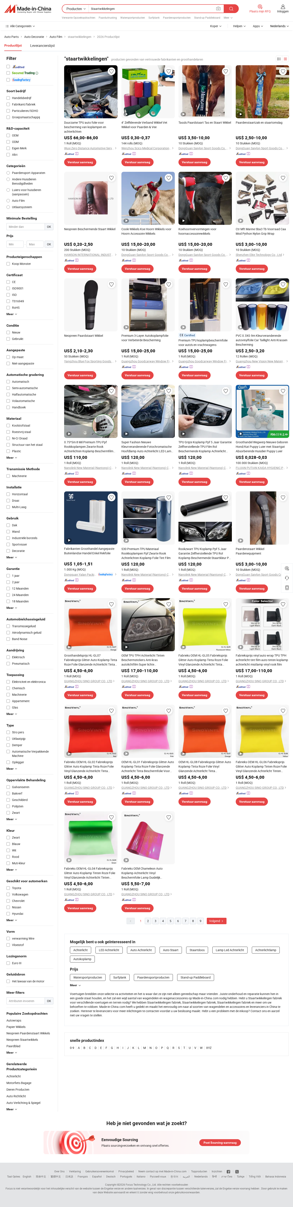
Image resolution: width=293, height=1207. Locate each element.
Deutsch (111, 1176)
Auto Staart (170, 950)
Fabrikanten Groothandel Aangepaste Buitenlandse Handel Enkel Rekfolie (89, 551)
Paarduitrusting (108, 17)
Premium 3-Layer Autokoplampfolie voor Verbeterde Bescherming (144, 338)
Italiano (141, 1176)
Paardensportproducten (177, 17)
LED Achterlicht (109, 950)
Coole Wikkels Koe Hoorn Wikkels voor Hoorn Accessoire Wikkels (146, 231)
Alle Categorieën (21, 26)
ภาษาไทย (226, 1176)
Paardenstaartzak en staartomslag (259, 122)
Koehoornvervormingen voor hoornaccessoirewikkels (197, 231)
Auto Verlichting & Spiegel (23, 1103)
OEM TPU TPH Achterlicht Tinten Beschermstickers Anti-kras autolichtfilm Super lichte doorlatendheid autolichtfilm (143, 660)
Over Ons (59, 1171)
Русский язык (158, 1176)
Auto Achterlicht (141, 950)
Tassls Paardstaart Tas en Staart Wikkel (204, 122)
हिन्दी (214, 1176)
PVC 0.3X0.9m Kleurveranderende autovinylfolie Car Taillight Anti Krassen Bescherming (261, 340)
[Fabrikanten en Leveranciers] (27, 8)
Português (126, 1176)
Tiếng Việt (255, 1176)
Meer (73, 985)
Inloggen (283, 11)
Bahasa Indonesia (275, 1176)
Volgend (215, 921)
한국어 (174, 1176)
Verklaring (75, 1171)
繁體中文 (56, 1176)
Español (97, 1176)
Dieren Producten (17, 1089)
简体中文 (41, 1176)
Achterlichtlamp (265, 950)
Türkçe (240, 1176)
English (27, 1176)
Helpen (237, 26)
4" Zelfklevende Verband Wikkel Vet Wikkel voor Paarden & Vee (144, 124)
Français (83, 1176)
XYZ (208, 1048)
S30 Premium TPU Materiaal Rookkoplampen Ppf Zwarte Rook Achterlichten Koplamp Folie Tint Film (146, 553)
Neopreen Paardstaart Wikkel (83, 336)
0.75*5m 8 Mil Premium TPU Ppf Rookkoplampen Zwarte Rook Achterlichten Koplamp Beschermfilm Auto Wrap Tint (88, 446)
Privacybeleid (126, 1171)
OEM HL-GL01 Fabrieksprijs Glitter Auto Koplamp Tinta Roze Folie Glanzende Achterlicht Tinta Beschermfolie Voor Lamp (147, 766)
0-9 (72, 1048)
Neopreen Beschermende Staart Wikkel (89, 229)
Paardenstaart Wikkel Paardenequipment (250, 551)
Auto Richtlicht (16, 1096)
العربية (186, 1176)
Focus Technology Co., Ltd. (141, 1184)
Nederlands (201, 1176)
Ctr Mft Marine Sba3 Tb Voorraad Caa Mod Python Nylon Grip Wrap (261, 231)
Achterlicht (13, 1076)
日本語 (69, 1176)
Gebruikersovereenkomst (99, 1171)
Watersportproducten (132, 17)
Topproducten (199, 1171)
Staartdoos (197, 950)
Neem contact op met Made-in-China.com (162, 1171)
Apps (256, 26)
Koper (214, 26)
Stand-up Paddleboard (207, 17)
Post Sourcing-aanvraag (220, 1142)
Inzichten (217, 1171)
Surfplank (154, 17)
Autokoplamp (82, 959)
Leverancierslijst (42, 45)
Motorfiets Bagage (18, 1083)
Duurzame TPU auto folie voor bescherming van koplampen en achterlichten (85, 126)
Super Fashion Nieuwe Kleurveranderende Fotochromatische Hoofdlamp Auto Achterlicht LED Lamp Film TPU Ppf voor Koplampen (147, 446)
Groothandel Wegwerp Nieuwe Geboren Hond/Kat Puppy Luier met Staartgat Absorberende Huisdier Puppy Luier (262, 446)
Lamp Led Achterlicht (230, 950)
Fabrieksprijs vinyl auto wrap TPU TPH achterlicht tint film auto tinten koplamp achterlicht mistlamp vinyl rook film (262, 659)
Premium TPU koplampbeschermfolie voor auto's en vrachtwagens (203, 342)
